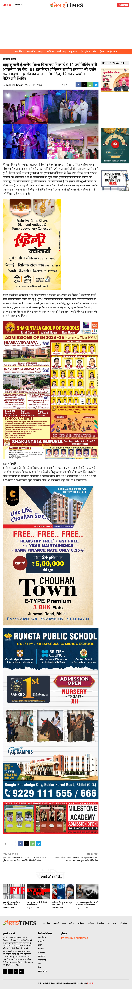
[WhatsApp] (90, 84)
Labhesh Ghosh (14, 85)
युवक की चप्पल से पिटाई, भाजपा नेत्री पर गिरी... (12, 903)
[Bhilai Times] (66, 5)
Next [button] (126, 145)
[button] (19, 5)
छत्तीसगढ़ (6, 59)
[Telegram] (95, 84)
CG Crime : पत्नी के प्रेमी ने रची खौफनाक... (37, 903)
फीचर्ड (13, 59)
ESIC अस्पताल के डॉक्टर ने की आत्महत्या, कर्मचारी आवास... (87, 903)
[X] (84, 84)
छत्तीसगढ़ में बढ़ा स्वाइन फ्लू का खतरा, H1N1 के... (62, 903)
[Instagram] (10, 971)
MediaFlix (90, 983)
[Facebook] (78, 84)
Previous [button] (104, 145)
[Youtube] (21, 971)
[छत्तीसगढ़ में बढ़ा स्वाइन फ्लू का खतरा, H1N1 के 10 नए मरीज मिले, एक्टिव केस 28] (63, 891)
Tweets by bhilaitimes (74, 938)
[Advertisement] (66, 29)
